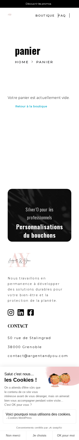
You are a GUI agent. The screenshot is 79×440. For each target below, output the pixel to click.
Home (22, 62)
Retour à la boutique (31, 106)
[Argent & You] (18, 14)
